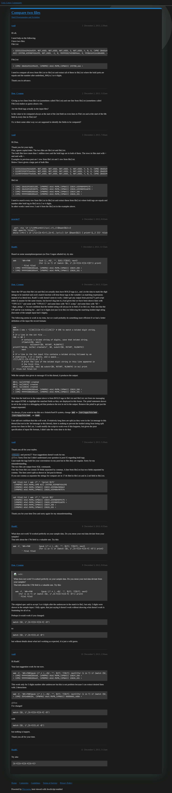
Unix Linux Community (11, 3)
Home (14, 783)
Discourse (26, 789)
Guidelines (35, 783)
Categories (23, 783)
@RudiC (15, 455)
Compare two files (25, 12)
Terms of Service (50, 783)
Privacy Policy (66, 783)
